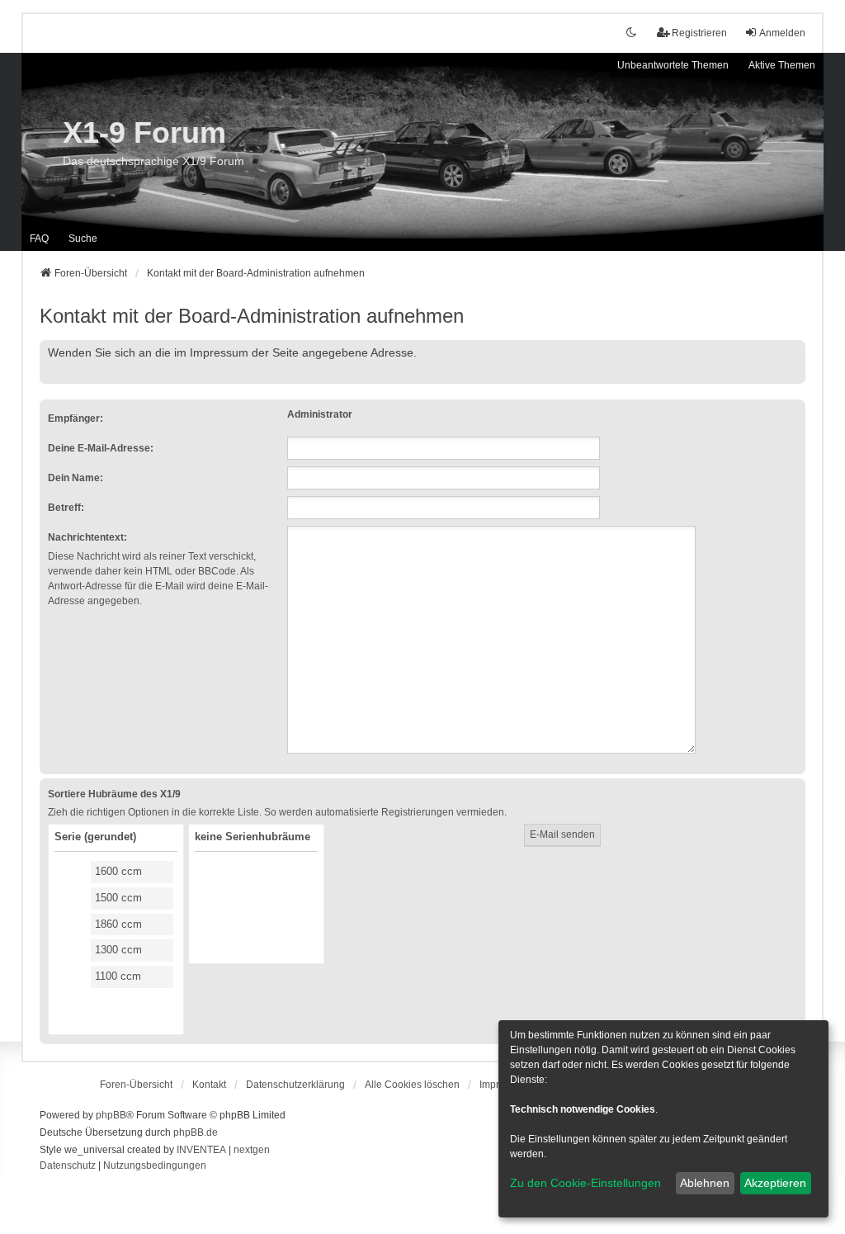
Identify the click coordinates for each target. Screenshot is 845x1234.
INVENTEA (201, 1150)
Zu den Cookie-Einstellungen (585, 1182)
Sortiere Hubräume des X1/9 (114, 794)
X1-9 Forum (144, 132)
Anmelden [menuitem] (782, 33)
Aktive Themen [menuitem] (781, 65)
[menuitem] (295, 1084)
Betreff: (66, 507)
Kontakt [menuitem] (209, 1084)
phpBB (111, 1115)
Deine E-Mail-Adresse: (100, 448)
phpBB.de (195, 1132)
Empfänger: (75, 418)
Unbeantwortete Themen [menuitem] (673, 65)
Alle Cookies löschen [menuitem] (412, 1084)
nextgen (252, 1150)
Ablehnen (704, 1182)
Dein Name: (75, 478)
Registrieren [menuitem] (699, 33)
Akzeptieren (775, 1182)
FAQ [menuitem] (39, 238)
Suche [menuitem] (82, 238)
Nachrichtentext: (87, 537)
